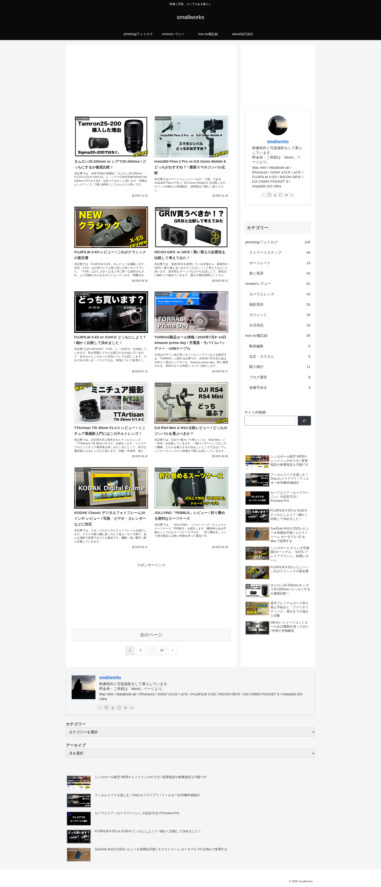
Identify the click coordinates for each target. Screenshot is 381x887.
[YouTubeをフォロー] (275, 194)
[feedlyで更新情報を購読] (286, 194)
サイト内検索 (255, 412)
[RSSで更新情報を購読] (291, 194)
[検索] (304, 421)
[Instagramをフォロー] (269, 194)
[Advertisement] (151, 80)
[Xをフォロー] (263, 194)
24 (162, 650)
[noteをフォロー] (280, 194)
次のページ (151, 634)
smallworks (278, 141)
